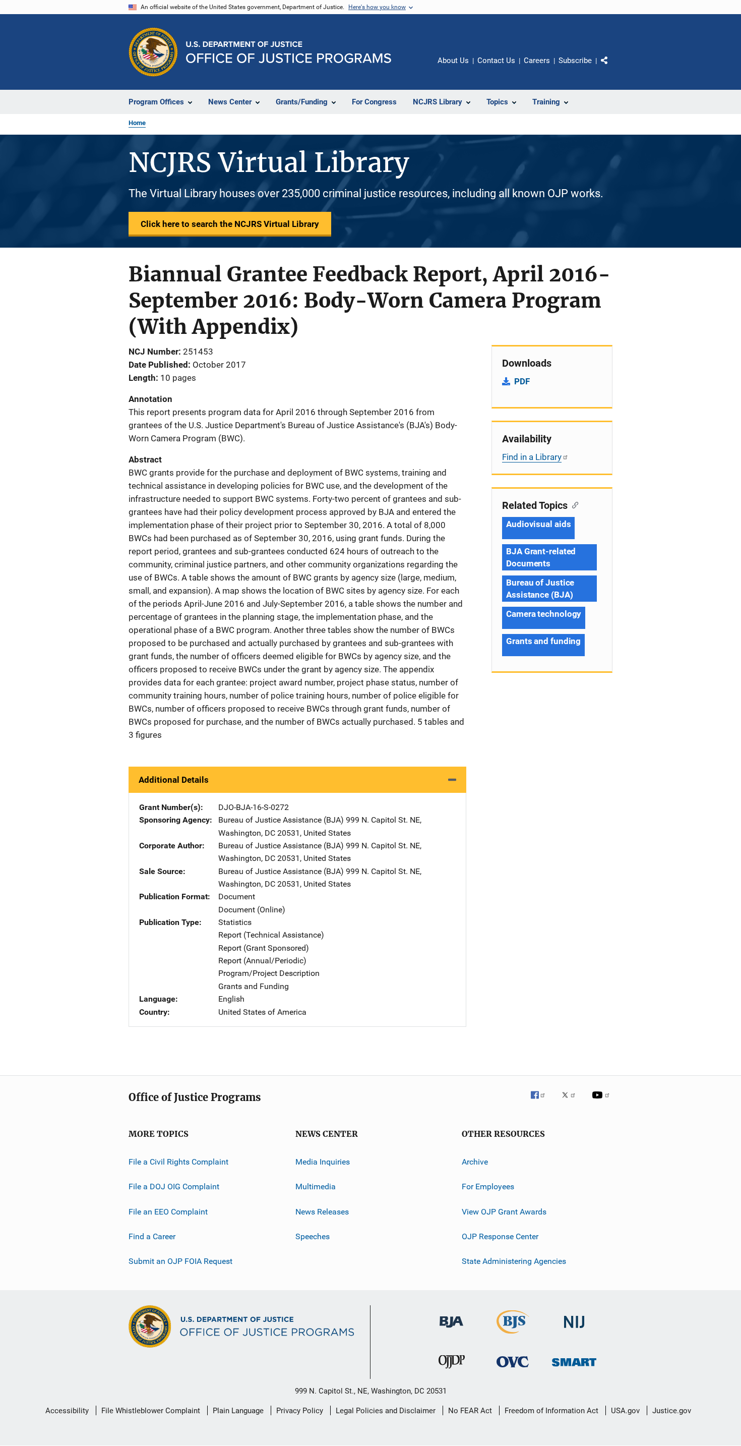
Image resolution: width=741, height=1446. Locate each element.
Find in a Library (532, 457)
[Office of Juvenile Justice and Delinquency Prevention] (452, 1370)
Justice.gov (671, 1410)
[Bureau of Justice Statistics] (513, 1335)
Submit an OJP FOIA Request (180, 1261)
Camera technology (543, 614)
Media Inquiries (322, 1162)
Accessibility (67, 1410)
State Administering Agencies (514, 1261)
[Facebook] (542, 1102)
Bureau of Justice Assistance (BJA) (540, 588)
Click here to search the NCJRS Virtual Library (230, 224)
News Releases (322, 1211)
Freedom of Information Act (551, 1410)
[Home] (288, 52)
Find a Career (152, 1236)
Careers (537, 60)
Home (137, 123)
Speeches (312, 1236)
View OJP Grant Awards (504, 1211)
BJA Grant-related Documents (541, 557)
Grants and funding (543, 641)
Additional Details (174, 780)
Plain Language (238, 1410)
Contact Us (496, 60)
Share (612, 68)
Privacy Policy (299, 1410)
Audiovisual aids (538, 524)
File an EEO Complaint (168, 1211)
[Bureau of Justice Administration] (451, 1329)
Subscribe (575, 60)
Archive (475, 1162)
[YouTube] (602, 1102)
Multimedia (315, 1186)
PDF (522, 381)
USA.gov (625, 1410)
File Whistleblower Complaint (150, 1410)
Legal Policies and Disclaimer (386, 1410)
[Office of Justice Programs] (153, 52)
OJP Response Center (500, 1236)
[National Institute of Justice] (574, 1330)
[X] (572, 1102)
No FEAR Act (470, 1410)
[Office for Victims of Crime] (513, 1369)
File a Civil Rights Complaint (178, 1162)
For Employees (488, 1186)
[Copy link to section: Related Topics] (573, 504)
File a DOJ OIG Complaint (174, 1186)
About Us (453, 60)
